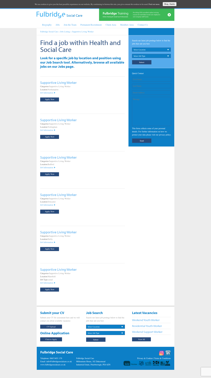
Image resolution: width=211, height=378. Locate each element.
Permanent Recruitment (91, 24)
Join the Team (70, 24)
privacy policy (165, 134)
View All (141, 339)
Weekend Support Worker (147, 332)
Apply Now (49, 99)
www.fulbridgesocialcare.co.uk (52, 364)
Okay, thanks (169, 4)
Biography (47, 24)
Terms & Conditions (162, 358)
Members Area (127, 24)
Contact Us (143, 24)
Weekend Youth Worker (146, 320)
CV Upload (51, 326)
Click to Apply (51, 339)
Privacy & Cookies (145, 358)
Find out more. (154, 4)
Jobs (58, 24)
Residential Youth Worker (147, 326)
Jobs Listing (65, 31)
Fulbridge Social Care (49, 31)
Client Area (111, 24)
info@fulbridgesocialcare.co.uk (59, 361)
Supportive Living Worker (58, 82)
